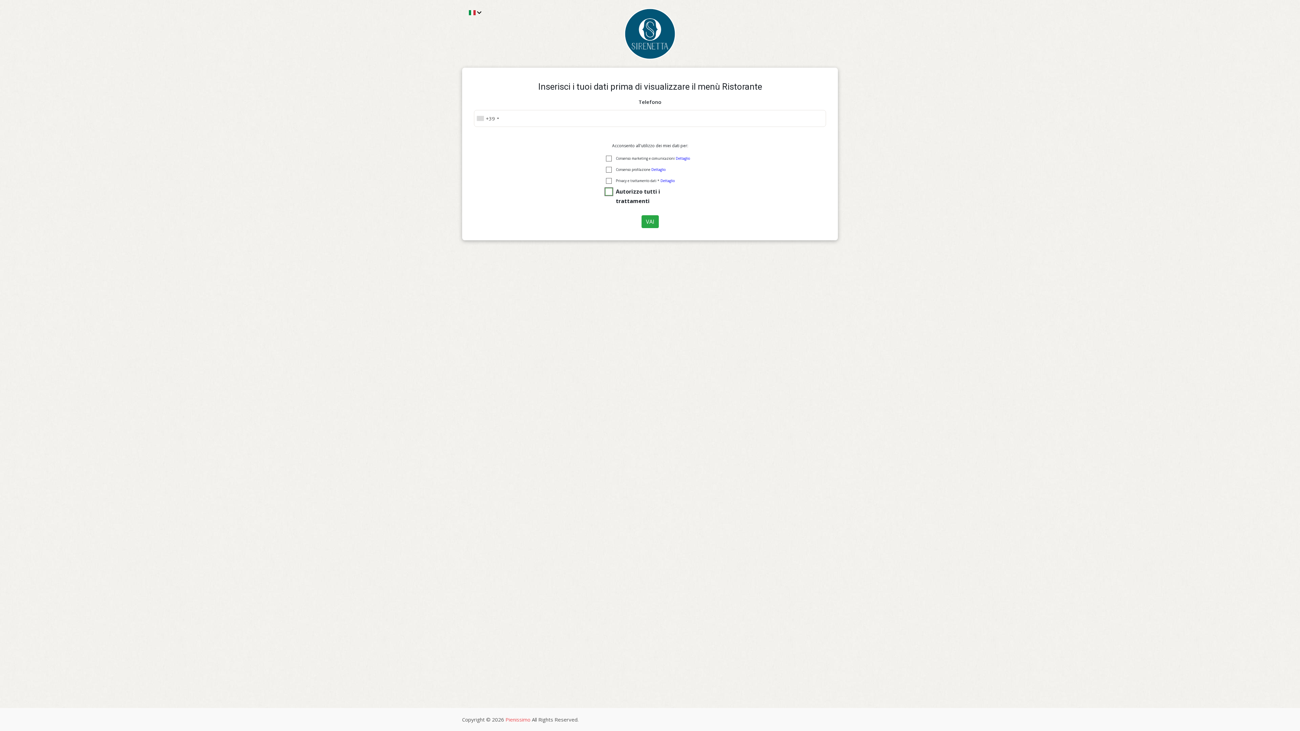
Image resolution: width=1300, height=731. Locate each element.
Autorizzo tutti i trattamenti (638, 196)
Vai (650, 221)
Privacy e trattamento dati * (645, 180)
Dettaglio (683, 158)
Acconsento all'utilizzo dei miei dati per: (650, 146)
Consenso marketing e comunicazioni (653, 158)
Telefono (650, 101)
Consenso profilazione (641, 169)
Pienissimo (517, 719)
